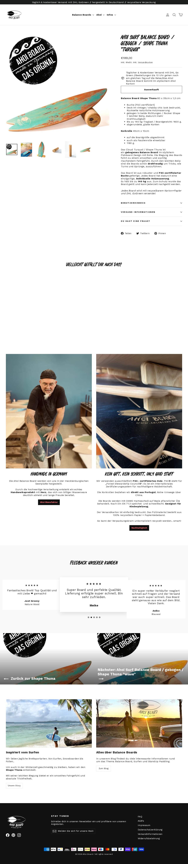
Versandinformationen (150, 834)
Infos (110, 14)
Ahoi (99, 14)
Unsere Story (14, 785)
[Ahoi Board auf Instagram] (19, 835)
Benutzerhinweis (133, 203)
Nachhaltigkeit (139, 528)
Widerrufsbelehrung (149, 838)
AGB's (141, 821)
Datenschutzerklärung (150, 829)
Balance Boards (82, 14)
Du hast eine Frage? (135, 221)
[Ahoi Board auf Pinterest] (13, 835)
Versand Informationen (138, 212)
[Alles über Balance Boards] (139, 723)
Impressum (144, 825)
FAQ (140, 816)
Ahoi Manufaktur (49, 502)
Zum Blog (103, 768)
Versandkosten (145, 62)
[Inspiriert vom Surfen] (49, 723)
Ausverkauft (151, 89)
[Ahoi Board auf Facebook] (7, 835)
